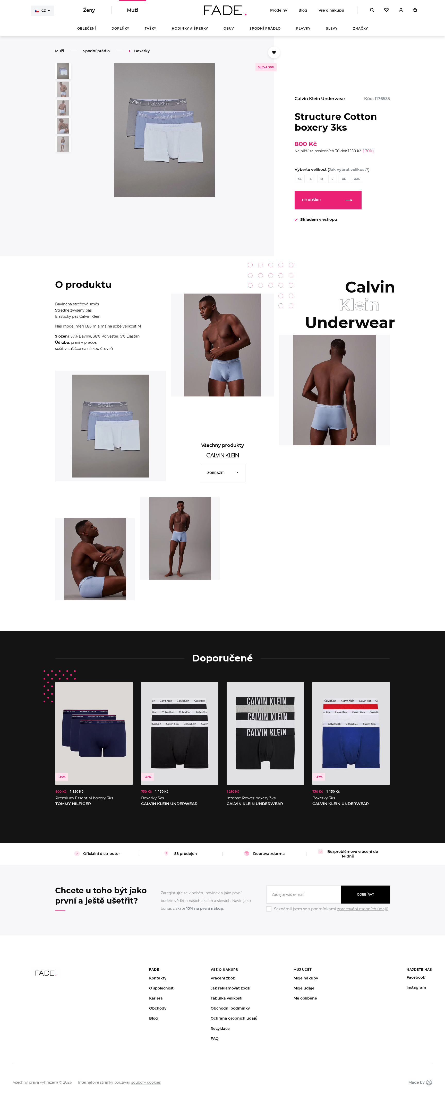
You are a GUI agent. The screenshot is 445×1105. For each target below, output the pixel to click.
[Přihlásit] (401, 10)
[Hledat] (372, 10)
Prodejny (278, 10)
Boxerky (142, 51)
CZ (43, 11)
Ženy (89, 10)
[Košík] (415, 10)
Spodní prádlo (265, 28)
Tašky (150, 28)
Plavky (303, 28)
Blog (302, 10)
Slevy (332, 28)
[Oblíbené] (386, 10)
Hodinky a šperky (190, 28)
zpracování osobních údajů (362, 908)
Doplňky (120, 28)
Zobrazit (215, 473)
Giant (428, 1082)
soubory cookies (146, 1082)
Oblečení (86, 28)
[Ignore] (328, 912)
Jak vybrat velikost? (348, 169)
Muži (132, 10)
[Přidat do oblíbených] (274, 52)
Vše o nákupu (331, 10)
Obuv (229, 28)
